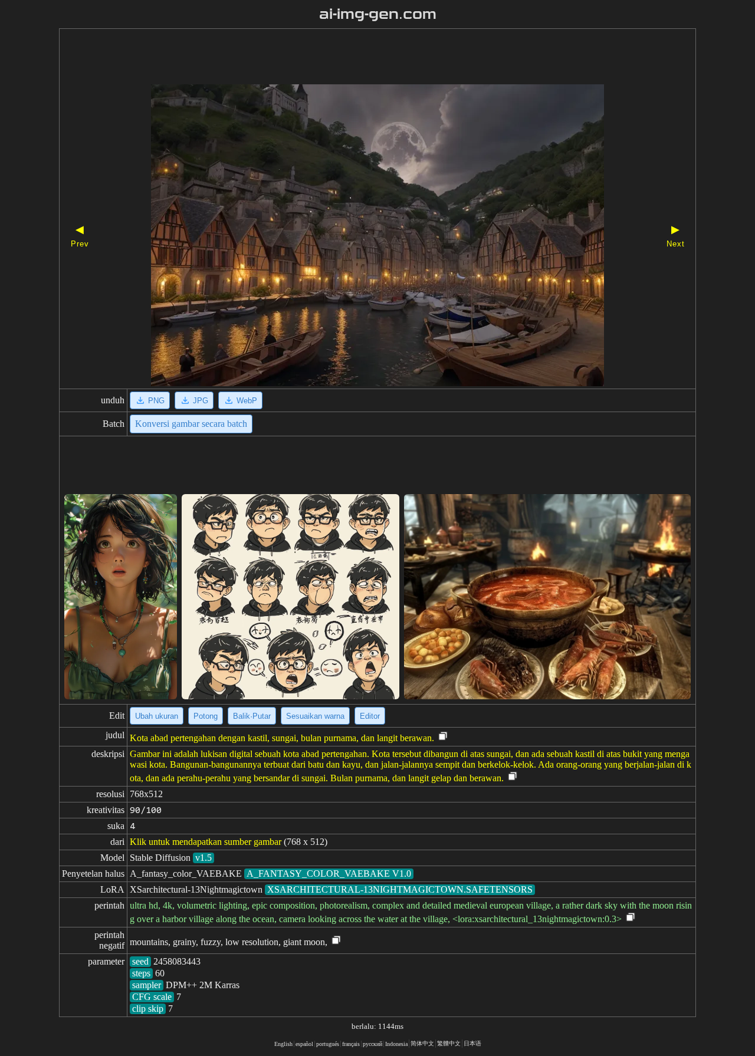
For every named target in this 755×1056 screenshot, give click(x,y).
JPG (200, 400)
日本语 (472, 1043)
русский (372, 1044)
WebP (247, 400)
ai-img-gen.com (377, 14)
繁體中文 (449, 1043)
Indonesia (396, 1044)
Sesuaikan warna (315, 716)
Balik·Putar (252, 716)
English (283, 1044)
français (351, 1044)
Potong (205, 716)
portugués (327, 1044)
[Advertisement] (357, 57)
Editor (370, 716)
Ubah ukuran (156, 716)
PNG (156, 400)
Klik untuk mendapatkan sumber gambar (205, 842)
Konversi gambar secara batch (191, 424)
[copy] (443, 737)
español (304, 1044)
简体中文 (422, 1043)
